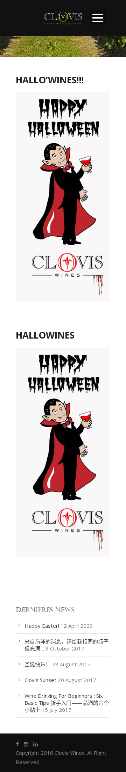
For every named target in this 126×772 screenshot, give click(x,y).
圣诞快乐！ (37, 664)
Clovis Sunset (40, 679)
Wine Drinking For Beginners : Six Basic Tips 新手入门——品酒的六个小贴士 (66, 702)
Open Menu (97, 18)
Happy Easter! (41, 625)
